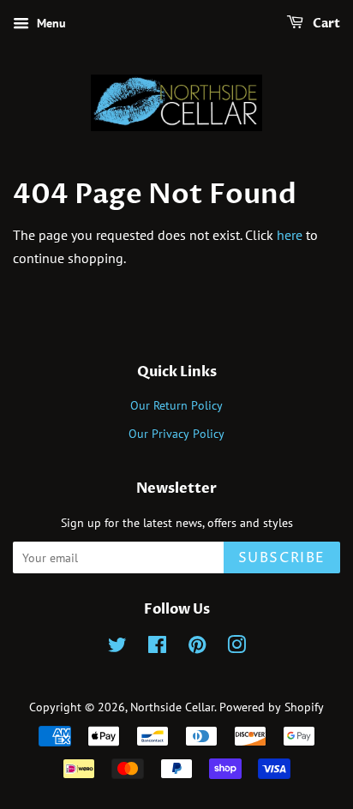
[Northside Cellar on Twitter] (117, 648)
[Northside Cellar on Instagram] (236, 648)
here (289, 234)
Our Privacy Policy (176, 433)
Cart (325, 23)
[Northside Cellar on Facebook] (157, 648)
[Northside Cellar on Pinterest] (197, 648)
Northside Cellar (172, 707)
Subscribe (282, 557)
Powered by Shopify (271, 707)
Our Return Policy (176, 405)
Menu (49, 23)
